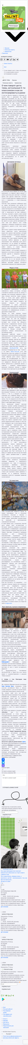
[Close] (3, 5)
